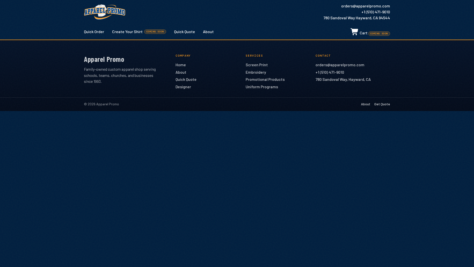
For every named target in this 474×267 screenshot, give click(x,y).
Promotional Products (265, 79)
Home (181, 64)
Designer (183, 86)
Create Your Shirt (138, 31)
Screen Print (257, 64)
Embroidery (256, 72)
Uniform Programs (262, 86)
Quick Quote (184, 31)
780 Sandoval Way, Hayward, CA (343, 79)
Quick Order (94, 31)
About (208, 31)
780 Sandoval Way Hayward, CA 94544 (356, 17)
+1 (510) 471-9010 (375, 11)
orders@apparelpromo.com (365, 5)
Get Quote (382, 104)
